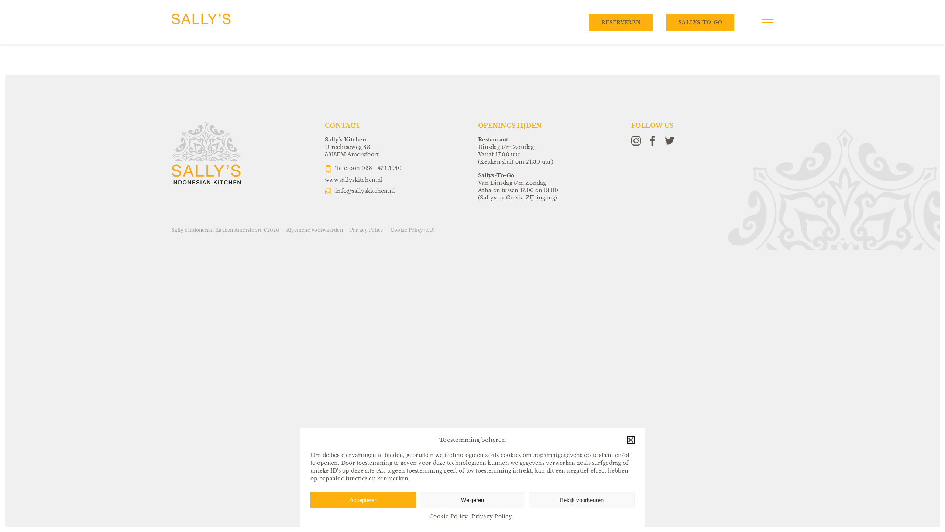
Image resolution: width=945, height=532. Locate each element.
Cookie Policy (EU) (413, 230)
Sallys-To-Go (700, 22)
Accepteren (363, 500)
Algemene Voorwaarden (314, 230)
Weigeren (472, 500)
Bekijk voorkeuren (582, 500)
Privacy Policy (491, 516)
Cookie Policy (448, 516)
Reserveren (620, 22)
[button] (631, 440)
